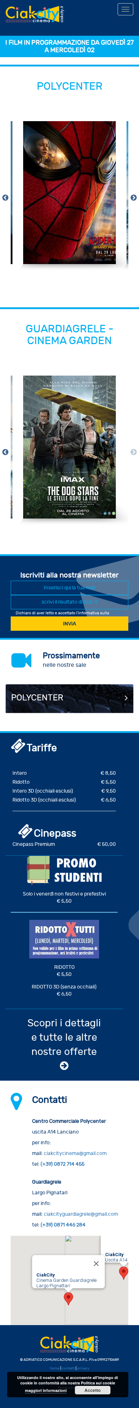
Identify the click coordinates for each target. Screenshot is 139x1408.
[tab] (69, 698)
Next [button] (133, 198)
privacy (117, 613)
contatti (68, 1368)
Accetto (92, 1390)
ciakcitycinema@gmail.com (75, 1153)
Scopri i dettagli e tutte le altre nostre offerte (64, 1037)
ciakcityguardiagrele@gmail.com (81, 1214)
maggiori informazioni (46, 1390)
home (55, 1368)
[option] (69, 198)
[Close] (96, 1263)
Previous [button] (5, 198)
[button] (123, 1273)
